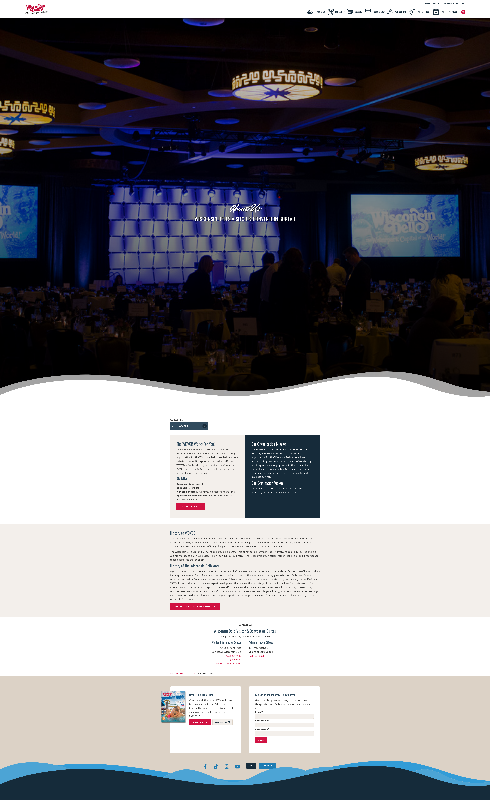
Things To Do (319, 11)
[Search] (463, 12)
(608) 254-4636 (233, 655)
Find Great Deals (423, 11)
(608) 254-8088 (256, 655)
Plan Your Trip (400, 11)
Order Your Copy (200, 722)
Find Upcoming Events (449, 11)
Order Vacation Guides (427, 3)
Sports (463, 3)
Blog (439, 3)
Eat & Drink (339, 11)
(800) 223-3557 (233, 659)
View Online (221, 722)
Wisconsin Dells (176, 673)
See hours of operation (228, 663)
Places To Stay (378, 11)
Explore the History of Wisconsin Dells (195, 606)
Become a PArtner (190, 507)
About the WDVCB (180, 426)
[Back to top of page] (484, 794)
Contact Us (267, 765)
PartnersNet (191, 673)
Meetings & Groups (451, 3)
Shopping (358, 11)
